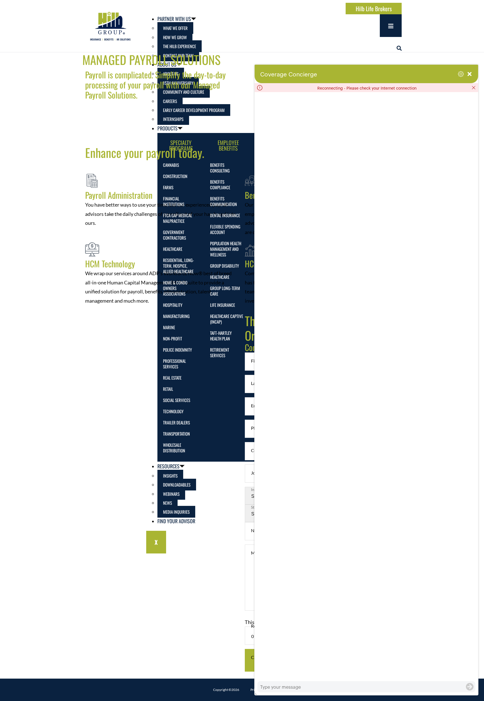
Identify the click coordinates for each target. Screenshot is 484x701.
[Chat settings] (461, 74)
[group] (366, 386)
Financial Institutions (173, 201)
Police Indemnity (177, 350)
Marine (169, 327)
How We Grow (175, 37)
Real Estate (172, 378)
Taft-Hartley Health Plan (221, 336)
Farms (168, 187)
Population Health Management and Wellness (225, 249)
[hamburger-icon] (391, 25)
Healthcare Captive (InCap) (226, 319)
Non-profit (172, 338)
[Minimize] (470, 74)
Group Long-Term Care (225, 291)
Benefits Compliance (220, 184)
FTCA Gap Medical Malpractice (177, 218)
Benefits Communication (223, 201)
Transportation (176, 434)
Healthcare (172, 249)
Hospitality (172, 305)
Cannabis (171, 165)
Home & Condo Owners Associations (175, 288)
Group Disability (224, 266)
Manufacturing (176, 316)
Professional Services (174, 364)
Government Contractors (174, 235)
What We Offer (175, 28)
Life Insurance (222, 305)
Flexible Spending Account (225, 229)
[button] (399, 48)
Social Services (176, 400)
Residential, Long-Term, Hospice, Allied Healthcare (178, 265)
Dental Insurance (225, 215)
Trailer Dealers (176, 422)
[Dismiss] (473, 87)
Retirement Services (219, 352)
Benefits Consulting (220, 168)
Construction (175, 176)
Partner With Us (174, 18)
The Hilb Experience (179, 46)
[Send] (469, 686)
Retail (168, 389)
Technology (173, 411)
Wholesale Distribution (174, 448)
